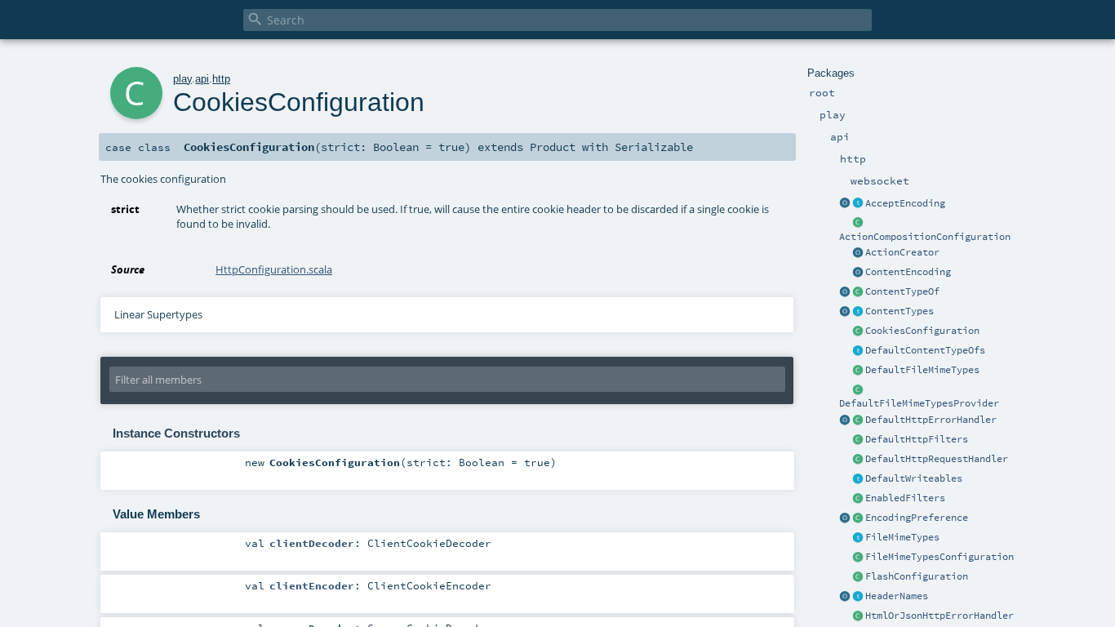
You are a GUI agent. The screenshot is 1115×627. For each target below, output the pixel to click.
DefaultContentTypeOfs (925, 350)
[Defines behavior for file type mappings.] (857, 538)
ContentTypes (899, 311)
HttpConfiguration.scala (273, 269)
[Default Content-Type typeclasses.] (844, 292)
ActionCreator (902, 252)
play (182, 79)
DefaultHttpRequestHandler (936, 459)
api (202, 79)
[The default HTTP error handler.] (857, 420)
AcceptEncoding (905, 203)
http (221, 79)
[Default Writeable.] (857, 479)
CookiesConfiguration (922, 330)
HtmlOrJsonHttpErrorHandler (939, 615)
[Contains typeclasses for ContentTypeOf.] (857, 351)
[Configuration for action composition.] (857, 223)
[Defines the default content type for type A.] (857, 292)
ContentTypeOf (902, 291)
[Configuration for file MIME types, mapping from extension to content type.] (857, 557)
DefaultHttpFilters (916, 439)
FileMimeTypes (902, 537)
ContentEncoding (908, 272)
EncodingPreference (916, 517)
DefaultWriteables (913, 478)
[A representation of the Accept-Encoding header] (857, 204)
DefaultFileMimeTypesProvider (919, 403)
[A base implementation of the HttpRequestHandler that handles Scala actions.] (857, 459)
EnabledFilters (905, 498)
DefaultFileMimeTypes (922, 370)
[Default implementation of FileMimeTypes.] (857, 370)
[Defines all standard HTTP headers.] (844, 596)
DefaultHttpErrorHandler (931, 419)
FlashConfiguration (916, 576)
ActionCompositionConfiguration (925, 236)
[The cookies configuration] (857, 331)
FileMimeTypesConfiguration (939, 557)
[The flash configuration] (857, 577)
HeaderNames (896, 596)
